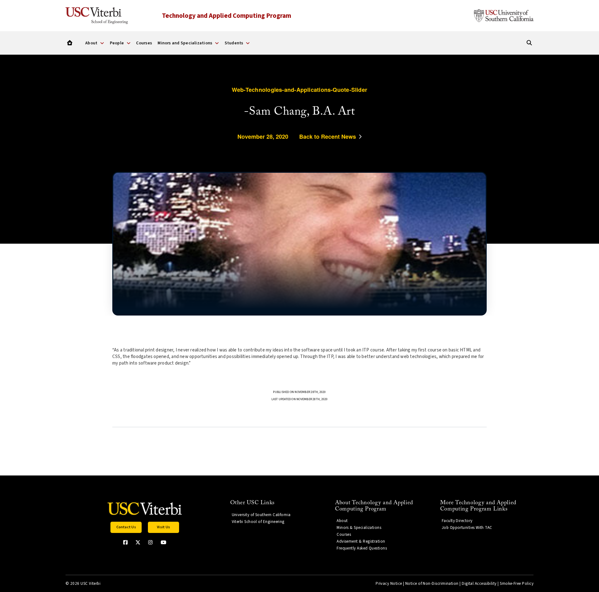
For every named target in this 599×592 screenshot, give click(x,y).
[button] (126, 527)
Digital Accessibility (479, 583)
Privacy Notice (389, 583)
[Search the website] (529, 43)
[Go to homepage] (70, 43)
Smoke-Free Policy (516, 583)
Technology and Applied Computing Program (226, 15)
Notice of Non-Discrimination (432, 583)
